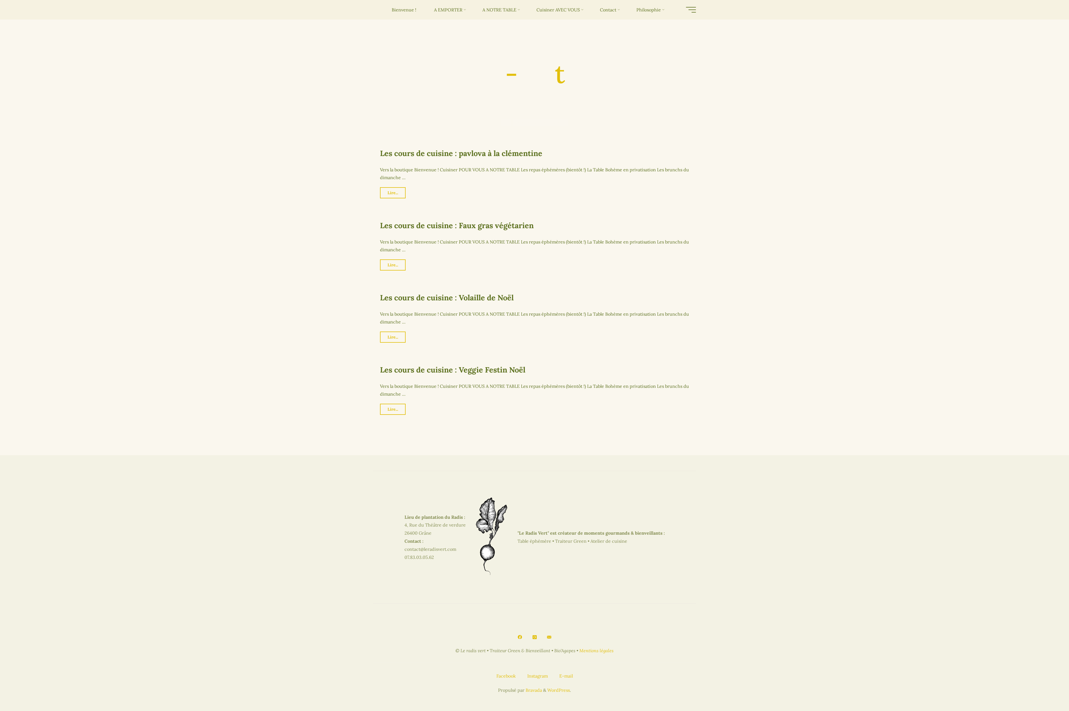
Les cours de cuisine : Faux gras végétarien (457, 225)
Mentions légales (596, 650)
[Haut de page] (1047, 689)
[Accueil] (506, 122)
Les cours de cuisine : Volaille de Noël (447, 297)
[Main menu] (691, 10)
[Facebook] (519, 637)
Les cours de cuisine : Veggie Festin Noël (452, 369)
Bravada (533, 690)
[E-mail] (549, 637)
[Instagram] (534, 637)
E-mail (566, 676)
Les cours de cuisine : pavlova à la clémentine (461, 153)
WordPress (558, 690)
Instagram (537, 676)
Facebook (506, 676)
